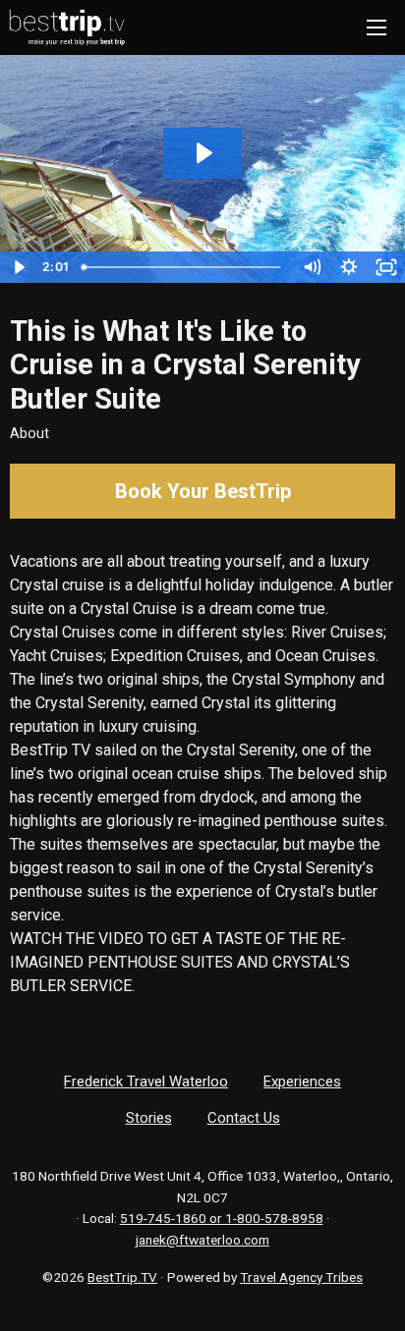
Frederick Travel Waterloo (146, 1081)
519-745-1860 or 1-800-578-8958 (221, 1218)
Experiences (302, 1081)
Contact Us (243, 1118)
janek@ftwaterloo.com (202, 1240)
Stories (149, 1118)
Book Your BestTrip (203, 491)
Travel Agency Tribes (301, 1277)
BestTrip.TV (122, 1277)
